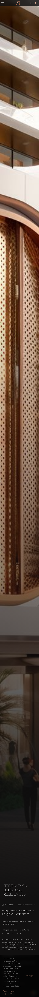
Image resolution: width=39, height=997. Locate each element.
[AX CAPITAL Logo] (18, 3)
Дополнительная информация (9, 992)
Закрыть (30, 976)
